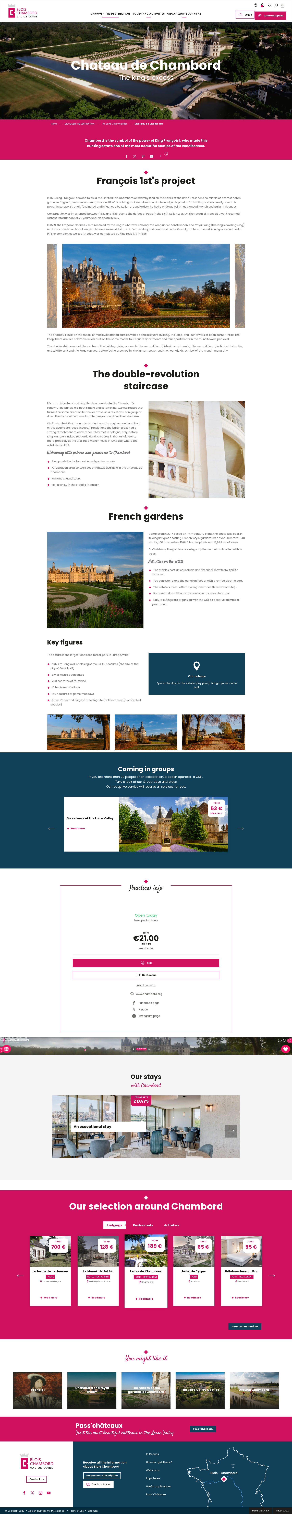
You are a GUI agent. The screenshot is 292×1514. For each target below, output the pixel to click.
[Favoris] (269, 5)
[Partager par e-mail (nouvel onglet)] (151, 157)
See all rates (146, 948)
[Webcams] (256, 5)
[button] (276, 5)
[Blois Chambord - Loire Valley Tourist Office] (22, 10)
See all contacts (146, 985)
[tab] (114, 1225)
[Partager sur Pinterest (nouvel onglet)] (143, 157)
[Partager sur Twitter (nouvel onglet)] (135, 157)
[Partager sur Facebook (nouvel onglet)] (126, 157)
